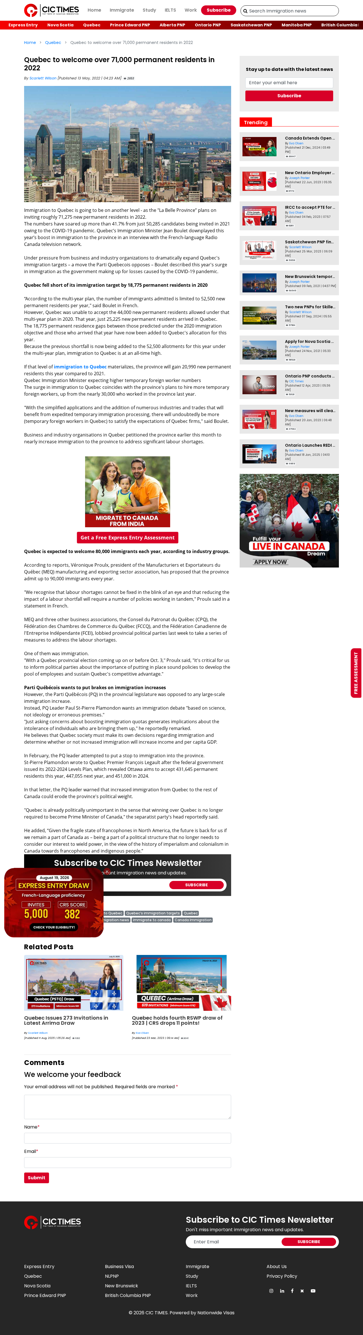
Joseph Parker (299, 178)
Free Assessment (356, 673)
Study (149, 10)
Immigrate (122, 10)
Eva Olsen (142, 1033)
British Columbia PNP (128, 1295)
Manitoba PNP (297, 25)
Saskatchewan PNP (251, 25)
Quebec (91, 25)
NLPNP (112, 1276)
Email (31, 1151)
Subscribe (219, 10)
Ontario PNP (208, 25)
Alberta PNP (172, 25)
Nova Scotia (60, 25)
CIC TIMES (156, 1312)
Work (191, 10)
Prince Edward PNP (130, 25)
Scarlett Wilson (43, 78)
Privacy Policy (282, 1276)
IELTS (170, 10)
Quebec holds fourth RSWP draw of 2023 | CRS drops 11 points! (177, 1020)
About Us (277, 1266)
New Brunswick (121, 1286)
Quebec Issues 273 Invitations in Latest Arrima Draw (66, 1020)
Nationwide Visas (216, 1312)
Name (32, 1127)
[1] (245, 11)
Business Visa (119, 1266)
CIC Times (296, 381)
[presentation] (34, 983)
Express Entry (23, 25)
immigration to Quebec (80, 367)
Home (94, 10)
